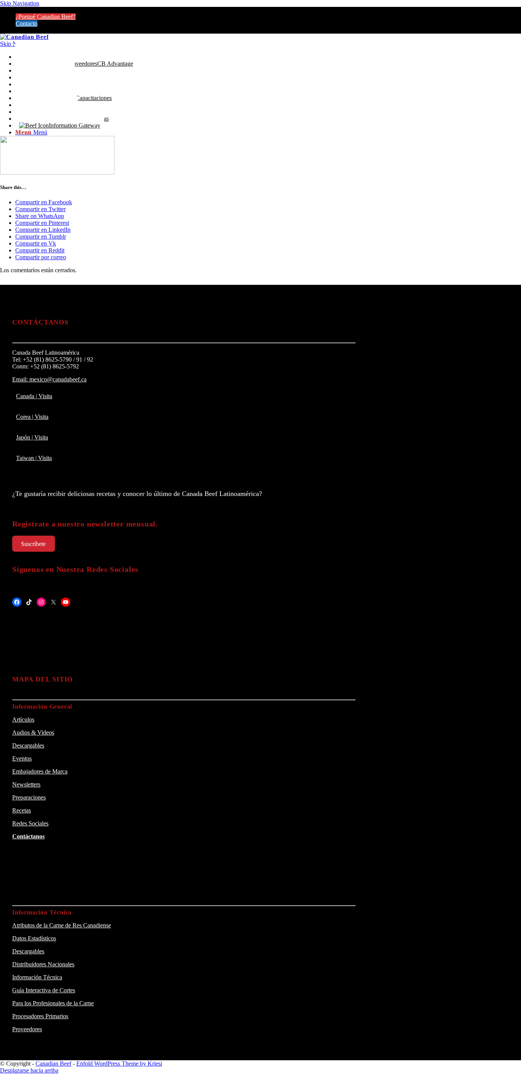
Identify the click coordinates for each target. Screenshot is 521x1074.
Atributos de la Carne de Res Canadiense (61, 925)
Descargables (28, 745)
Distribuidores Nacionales (43, 964)
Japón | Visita (32, 437)
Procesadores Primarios (40, 1016)
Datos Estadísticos (34, 938)
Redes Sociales (30, 823)
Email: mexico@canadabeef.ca (49, 379)
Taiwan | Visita (34, 458)
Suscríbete (33, 544)
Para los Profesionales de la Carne (53, 1003)
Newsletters (26, 784)
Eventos (22, 758)
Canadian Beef (53, 1063)
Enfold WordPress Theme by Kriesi (119, 1063)
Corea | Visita (32, 416)
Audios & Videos (33, 732)
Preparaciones (29, 797)
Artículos (23, 719)
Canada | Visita (34, 396)
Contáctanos (28, 836)
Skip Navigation (19, 3)
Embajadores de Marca (40, 771)
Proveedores (27, 1029)
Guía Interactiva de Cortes (43, 990)
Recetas (21, 810)
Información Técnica (37, 977)
